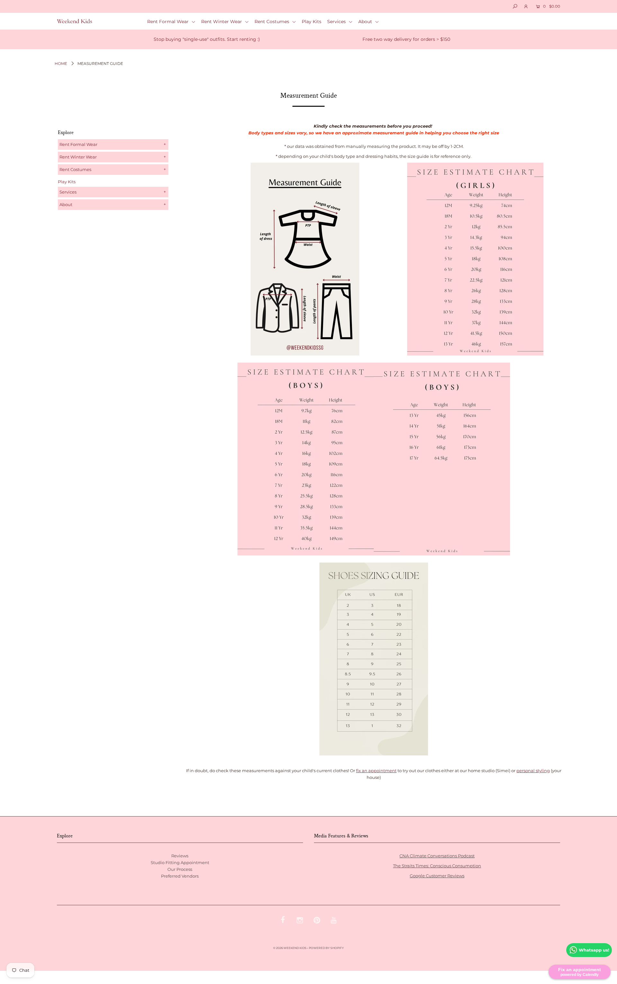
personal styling (533, 770)
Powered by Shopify (326, 948)
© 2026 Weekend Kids (290, 948)
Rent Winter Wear (222, 21)
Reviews (179, 855)
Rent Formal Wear (168, 21)
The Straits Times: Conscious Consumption (437, 865)
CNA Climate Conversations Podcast (437, 855)
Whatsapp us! (594, 949)
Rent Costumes (273, 21)
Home (61, 63)
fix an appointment (376, 770)
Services (337, 21)
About (365, 21)
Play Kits (311, 21)
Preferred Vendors (180, 876)
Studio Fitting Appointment (180, 862)
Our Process (179, 869)
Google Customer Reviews (437, 875)
